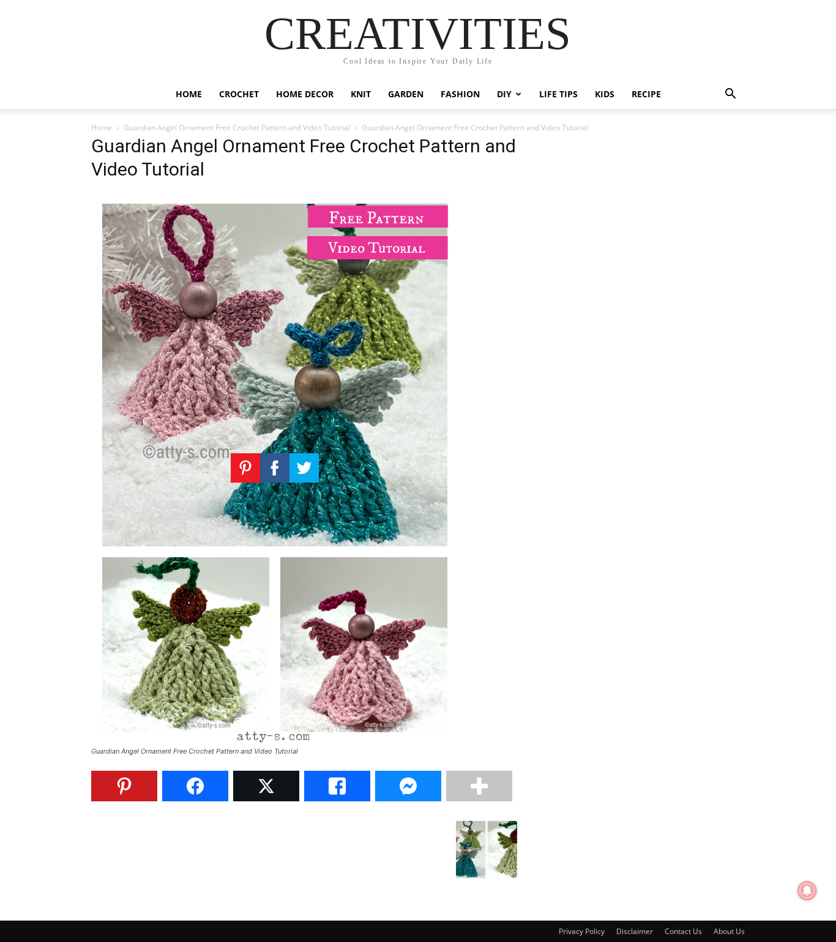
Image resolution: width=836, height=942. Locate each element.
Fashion (460, 94)
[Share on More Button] (479, 786)
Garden (406, 94)
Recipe (646, 94)
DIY (504, 94)
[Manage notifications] (807, 890)
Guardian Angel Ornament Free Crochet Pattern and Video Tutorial (237, 127)
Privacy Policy (582, 931)
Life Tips (558, 94)
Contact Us (683, 931)
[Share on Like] (337, 786)
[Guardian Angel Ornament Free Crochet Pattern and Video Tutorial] (274, 740)
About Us (729, 931)
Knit (361, 94)
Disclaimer (634, 931)
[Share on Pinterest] (124, 786)
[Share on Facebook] (195, 786)
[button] (730, 95)
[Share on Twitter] (266, 786)
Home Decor (305, 94)
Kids (604, 94)
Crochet (239, 94)
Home (189, 94)
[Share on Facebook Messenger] (408, 786)
